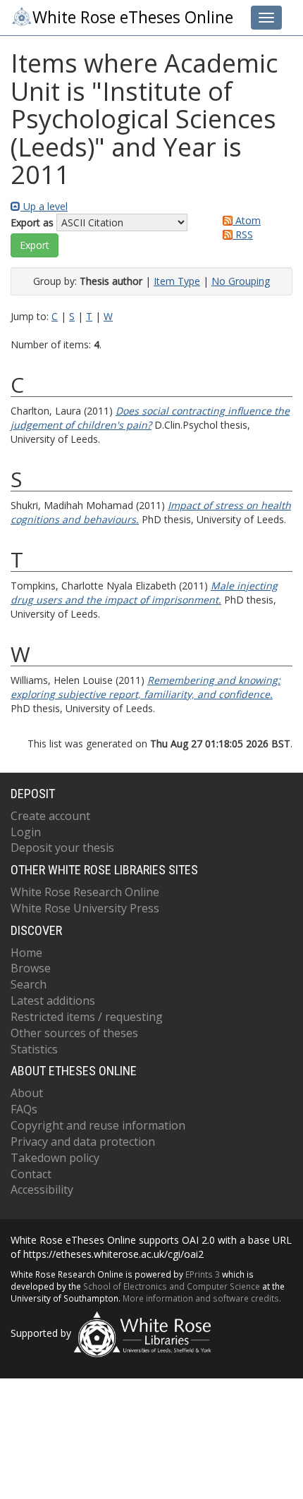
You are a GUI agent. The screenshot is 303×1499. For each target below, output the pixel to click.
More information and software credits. (202, 1298)
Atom (247, 220)
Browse (31, 968)
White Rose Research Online (85, 892)
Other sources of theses (74, 1033)
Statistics (34, 1049)
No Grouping (240, 281)
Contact (31, 1174)
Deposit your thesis (62, 847)
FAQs (24, 1109)
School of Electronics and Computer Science (171, 1286)
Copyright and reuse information (98, 1125)
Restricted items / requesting (87, 1016)
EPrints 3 (202, 1274)
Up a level (44, 206)
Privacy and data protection (83, 1141)
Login (26, 832)
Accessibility (42, 1189)
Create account (50, 816)
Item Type (177, 281)
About (27, 1093)
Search (29, 984)
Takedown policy (55, 1157)
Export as (32, 222)
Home (26, 952)
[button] (34, 245)
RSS (243, 234)
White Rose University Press (85, 908)
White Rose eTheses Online (132, 17)
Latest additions (53, 1000)
